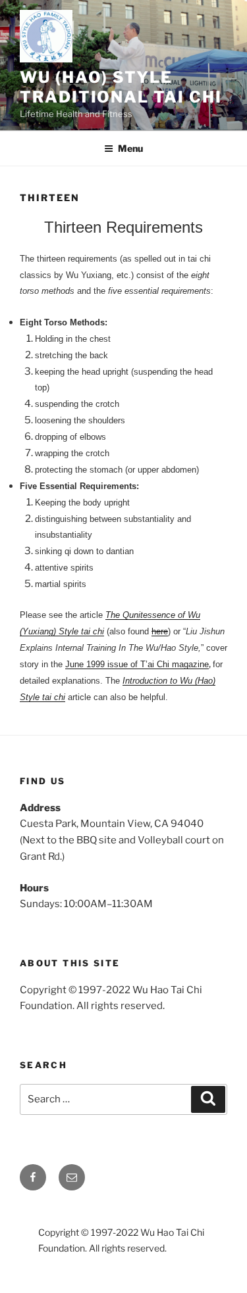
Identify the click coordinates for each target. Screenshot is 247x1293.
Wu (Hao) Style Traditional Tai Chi (120, 87)
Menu (130, 148)
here (159, 631)
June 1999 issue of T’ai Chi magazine (137, 664)
